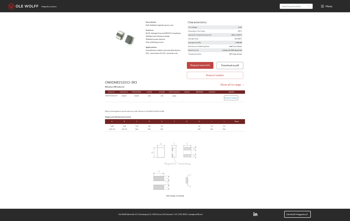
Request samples (231, 98)
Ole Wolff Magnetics (296, 214)
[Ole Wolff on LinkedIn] (255, 214)
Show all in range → (232, 84)
